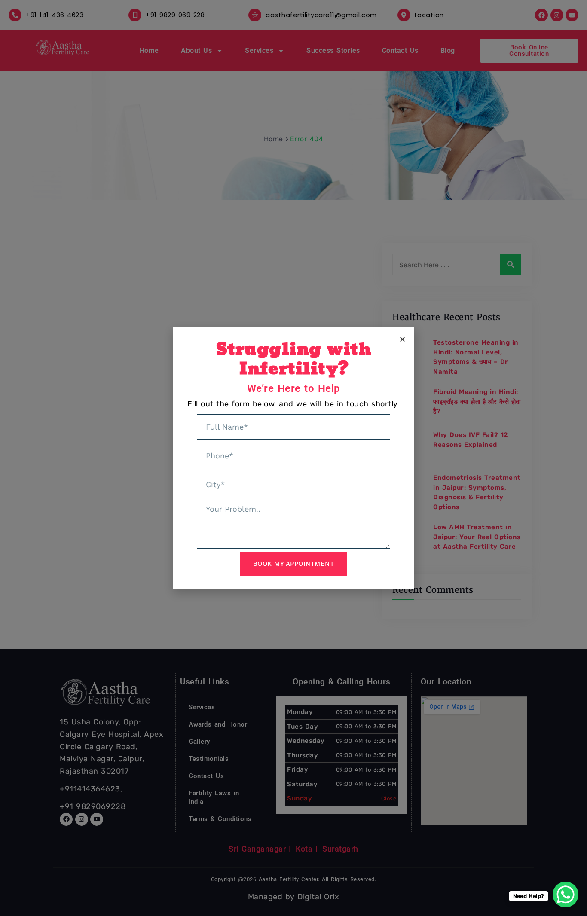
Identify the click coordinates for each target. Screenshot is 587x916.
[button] (402, 339)
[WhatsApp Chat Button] (565, 894)
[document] (293, 458)
